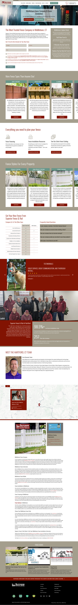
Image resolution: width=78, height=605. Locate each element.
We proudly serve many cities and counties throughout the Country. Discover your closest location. (39, 578)
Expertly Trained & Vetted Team (14, 243)
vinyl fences (54, 513)
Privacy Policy (53, 602)
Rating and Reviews (57, 586)
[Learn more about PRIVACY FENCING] (16, 179)
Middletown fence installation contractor (36, 533)
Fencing (41, 586)
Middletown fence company (29, 460)
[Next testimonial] (73, 274)
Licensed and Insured (16, 230)
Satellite (2, 386)
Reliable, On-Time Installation (15, 241)
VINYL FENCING (16, 82)
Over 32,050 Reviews (16, 228)
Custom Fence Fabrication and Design (13, 238)
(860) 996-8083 (72, 3)
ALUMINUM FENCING (61, 82)
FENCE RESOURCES (38, 3)
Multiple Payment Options (15, 248)
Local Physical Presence (15, 246)
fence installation (54, 490)
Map (7, 386)
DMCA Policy (64, 602)
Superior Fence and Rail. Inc (16, 602)
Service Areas (28, 3)
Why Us (43, 3)
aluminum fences (53, 525)
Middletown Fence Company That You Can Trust (16, 567)
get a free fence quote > (28, 19)
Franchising (56, 592)
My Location (23, 3)
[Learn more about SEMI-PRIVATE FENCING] (39, 179)
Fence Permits (54, 567)
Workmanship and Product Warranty (13, 251)
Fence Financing (57, 590)
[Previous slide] (3, 99)
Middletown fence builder (22, 482)
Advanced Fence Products (15, 233)
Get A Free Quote (54, 3)
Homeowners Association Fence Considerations (38, 567)
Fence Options (18, 503)
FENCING (33, 3)
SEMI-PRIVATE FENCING (39, 169)
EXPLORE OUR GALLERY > (56, 152)
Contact (46, 3)
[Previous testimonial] (5, 274)
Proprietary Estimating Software (14, 235)
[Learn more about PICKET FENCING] (62, 179)
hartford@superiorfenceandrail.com (17, 408)
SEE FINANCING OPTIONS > (11, 152)
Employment (56, 584)
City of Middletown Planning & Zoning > (54, 444)
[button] (27, 56)
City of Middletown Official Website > (54, 439)
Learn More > (16, 117)
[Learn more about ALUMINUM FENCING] (62, 91)
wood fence (33, 521)
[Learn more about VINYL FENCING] (16, 91)
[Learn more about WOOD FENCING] (39, 91)
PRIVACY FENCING (15, 169)
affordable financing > (39, 19)
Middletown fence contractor (24, 473)
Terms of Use (59, 602)
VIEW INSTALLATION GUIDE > (34, 152)
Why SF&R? (56, 588)
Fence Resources (43, 588)
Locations (42, 584)
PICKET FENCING (61, 169)
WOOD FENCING (39, 82)
